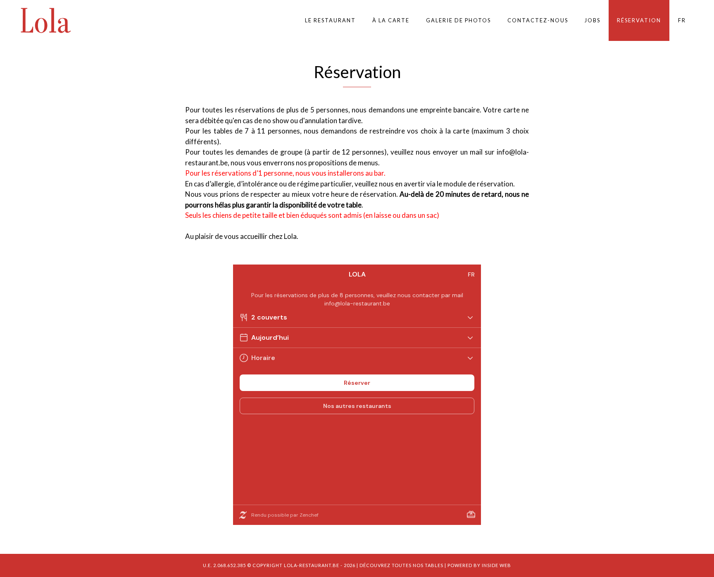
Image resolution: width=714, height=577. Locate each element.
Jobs (592, 20)
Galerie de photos (458, 20)
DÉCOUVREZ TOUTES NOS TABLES (401, 565)
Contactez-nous (537, 20)
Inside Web (496, 565)
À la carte (390, 20)
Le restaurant (330, 20)
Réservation (639, 20)
